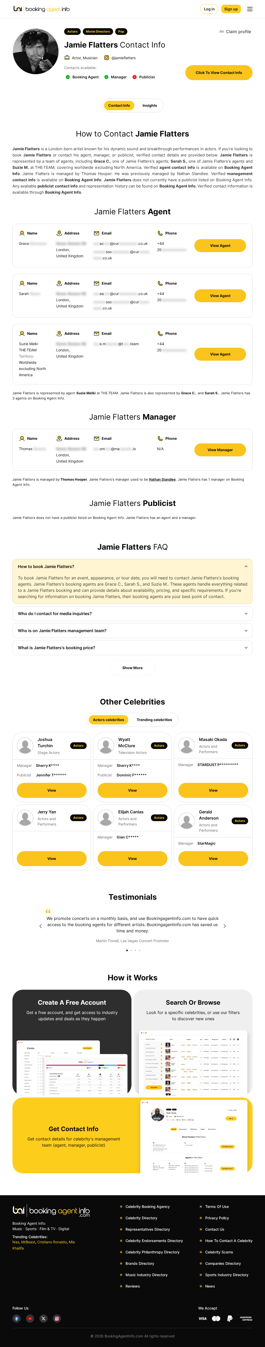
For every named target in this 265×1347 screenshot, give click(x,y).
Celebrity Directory (141, 1218)
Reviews (133, 1286)
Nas (15, 1242)
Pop (121, 31)
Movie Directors (98, 31)
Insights (150, 105)
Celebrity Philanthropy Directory (153, 1252)
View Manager (220, 450)
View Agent (220, 245)
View (51, 790)
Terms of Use (217, 1206)
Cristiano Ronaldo (52, 1242)
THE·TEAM (27, 350)
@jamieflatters (124, 58)
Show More (132, 667)
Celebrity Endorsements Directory (154, 1240)
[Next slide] (225, 926)
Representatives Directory (148, 1229)
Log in (209, 9)
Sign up (231, 9)
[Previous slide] (40, 926)
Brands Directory (140, 1263)
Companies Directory (223, 1263)
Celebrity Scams (219, 1252)
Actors (72, 31)
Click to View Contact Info (219, 72)
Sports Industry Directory (226, 1275)
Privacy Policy (217, 1218)
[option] (132, 926)
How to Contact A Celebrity (229, 1240)
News (210, 1286)
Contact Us (214, 1229)
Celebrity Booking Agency (148, 1206)
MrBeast (28, 1242)
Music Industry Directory (147, 1275)
